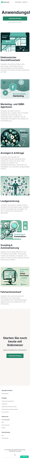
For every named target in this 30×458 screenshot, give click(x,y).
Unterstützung (5, 438)
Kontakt (3, 427)
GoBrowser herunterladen (8, 401)
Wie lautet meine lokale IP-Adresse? (10, 409)
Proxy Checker (5, 412)
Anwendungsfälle (6, 419)
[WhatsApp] (2, 442)
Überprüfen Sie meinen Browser (9, 406)
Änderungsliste (5, 393)
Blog (3, 422)
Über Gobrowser (5, 425)
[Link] (2, 2)
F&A (2, 435)
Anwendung (4, 403)
